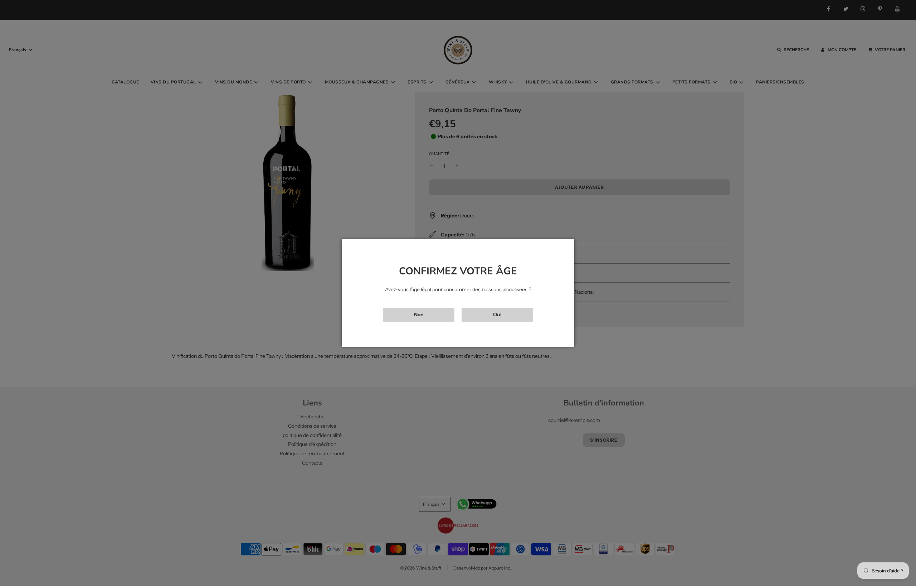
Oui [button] (497, 314)
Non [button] (419, 314)
